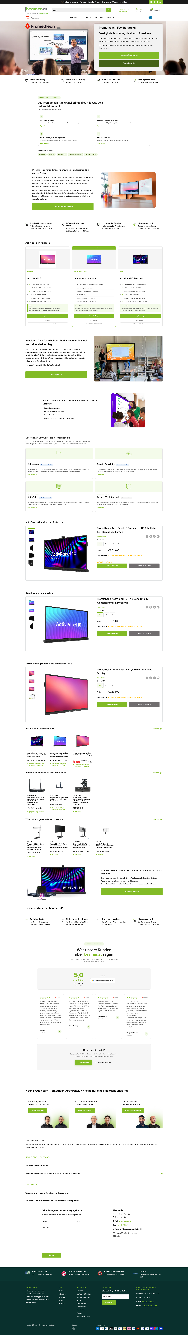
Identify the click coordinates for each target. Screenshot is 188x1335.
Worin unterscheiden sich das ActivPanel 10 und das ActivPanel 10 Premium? (52, 1173)
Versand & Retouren (83, 1297)
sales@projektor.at (39, 1101)
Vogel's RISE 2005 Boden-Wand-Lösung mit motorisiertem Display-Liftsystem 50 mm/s (36, 846)
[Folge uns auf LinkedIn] (73, 1328)
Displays (62, 1297)
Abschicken (109, 1303)
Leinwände (62, 1294)
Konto (138, 11)
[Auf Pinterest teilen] (150, 536)
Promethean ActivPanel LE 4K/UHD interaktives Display (82, 754)
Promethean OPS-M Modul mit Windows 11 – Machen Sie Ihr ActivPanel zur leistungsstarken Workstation (36, 801)
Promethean (101, 536)
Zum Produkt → (47, 320)
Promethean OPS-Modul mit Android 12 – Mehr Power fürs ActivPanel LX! (59, 799)
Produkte (73, 17)
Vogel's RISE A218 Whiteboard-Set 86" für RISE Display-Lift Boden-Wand (105, 845)
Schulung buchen (56, 375)
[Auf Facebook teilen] (147, 536)
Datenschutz (81, 1307)
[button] (65, 120)
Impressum (81, 1310)
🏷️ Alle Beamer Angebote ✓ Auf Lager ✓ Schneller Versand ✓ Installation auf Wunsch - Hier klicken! (94, 2)
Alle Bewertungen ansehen (102, 980)
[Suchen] (108, 10)
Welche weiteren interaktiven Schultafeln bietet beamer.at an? (47, 1193)
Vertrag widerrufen (83, 1316)
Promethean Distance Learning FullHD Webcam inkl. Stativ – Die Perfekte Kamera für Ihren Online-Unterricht (81, 801)
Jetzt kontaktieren (37, 1110)
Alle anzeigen (158, 729)
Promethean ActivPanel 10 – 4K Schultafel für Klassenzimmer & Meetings (59, 755)
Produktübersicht (129, 63)
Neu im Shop (98, 17)
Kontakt (109, 17)
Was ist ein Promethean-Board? (36, 1166)
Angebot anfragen (48, 316)
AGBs (79, 1300)
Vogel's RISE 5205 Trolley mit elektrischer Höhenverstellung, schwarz (59, 845)
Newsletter (157, 2)
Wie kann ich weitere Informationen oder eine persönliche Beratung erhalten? (52, 1201)
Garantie (80, 1291)
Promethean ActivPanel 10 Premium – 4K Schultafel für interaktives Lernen (36, 755)
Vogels (29, 841)
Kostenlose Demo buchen (129, 55)
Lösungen (85, 17)
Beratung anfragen (104, 1062)
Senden (51, 1255)
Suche (61, 1300)
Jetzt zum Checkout (144, 566)
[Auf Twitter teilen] (154, 536)
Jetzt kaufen (84, 1062)
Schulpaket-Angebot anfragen (63, 207)
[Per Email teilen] (158, 536)
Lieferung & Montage (84, 1294)
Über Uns (62, 1303)
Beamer (61, 1291)
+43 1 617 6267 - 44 (42, 1104)
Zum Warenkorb (112, 566)
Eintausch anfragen (132, 891)
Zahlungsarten (82, 1303)
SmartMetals (77, 841)
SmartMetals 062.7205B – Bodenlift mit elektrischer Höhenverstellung (82, 845)
